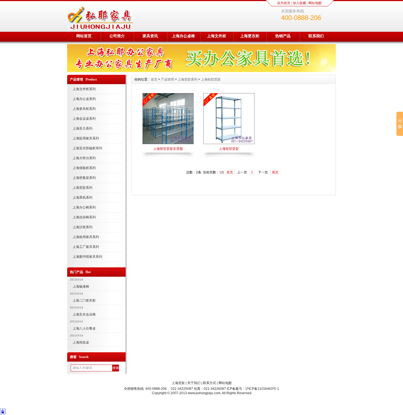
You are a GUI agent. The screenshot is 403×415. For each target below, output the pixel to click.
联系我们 (316, 36)
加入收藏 (299, 3)
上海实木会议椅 (84, 314)
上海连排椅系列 (84, 217)
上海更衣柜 (249, 36)
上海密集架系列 (84, 178)
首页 (154, 79)
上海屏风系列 (82, 197)
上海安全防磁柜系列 (87, 148)
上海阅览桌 (81, 342)
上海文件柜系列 (84, 89)
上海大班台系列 (84, 158)
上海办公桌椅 (183, 36)
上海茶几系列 (82, 128)
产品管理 (167, 79)
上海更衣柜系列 (84, 109)
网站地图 (315, 3)
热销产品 (283, 36)
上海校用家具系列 (86, 237)
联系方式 (209, 383)
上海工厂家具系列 (86, 247)
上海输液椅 (81, 286)
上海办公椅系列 (84, 207)
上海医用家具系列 (86, 138)
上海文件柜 (216, 36)
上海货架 (178, 383)
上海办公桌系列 (84, 99)
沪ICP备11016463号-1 (262, 389)
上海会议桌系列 (84, 119)
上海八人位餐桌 (84, 328)
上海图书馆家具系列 (87, 257)
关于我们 (193, 383)
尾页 (275, 172)
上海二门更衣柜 (84, 300)
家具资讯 (150, 36)
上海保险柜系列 (84, 168)
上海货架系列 (82, 188)
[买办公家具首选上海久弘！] (201, 70)
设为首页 (283, 3)
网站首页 (84, 36)
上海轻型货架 (211, 79)
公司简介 (117, 36)
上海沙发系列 (82, 227)
